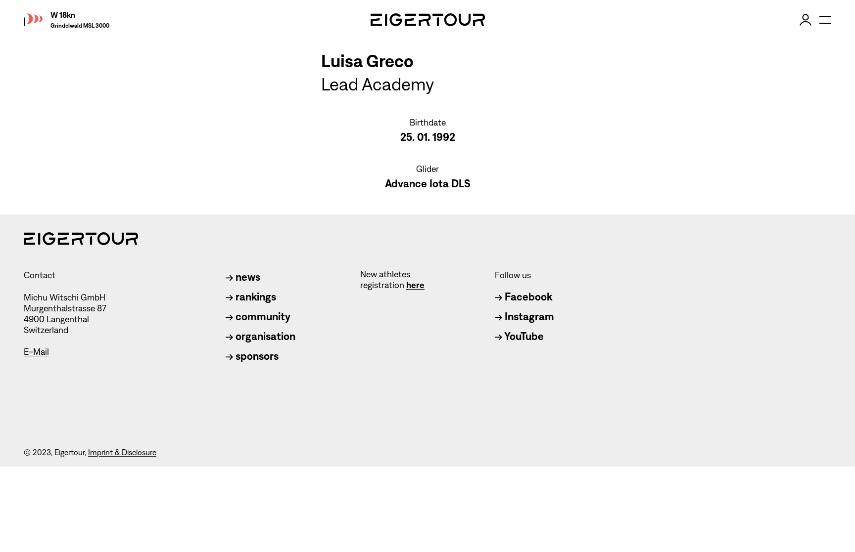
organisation (264, 336)
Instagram (528, 316)
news (246, 277)
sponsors (256, 356)
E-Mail (36, 352)
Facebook (527, 297)
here (415, 285)
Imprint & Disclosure (122, 452)
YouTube (523, 336)
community (261, 316)
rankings (254, 297)
